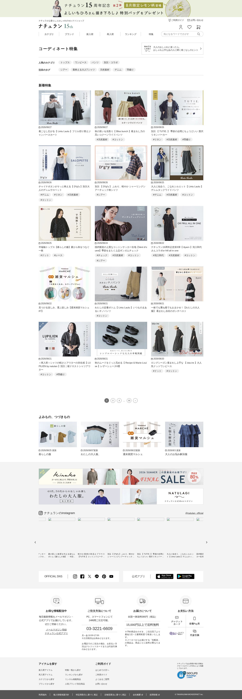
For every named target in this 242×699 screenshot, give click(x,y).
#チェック (102, 255)
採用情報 (154, 695)
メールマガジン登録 (56, 630)
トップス (65, 62)
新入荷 (89, 34)
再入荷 (110, 34)
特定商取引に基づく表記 (87, 695)
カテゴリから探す (46, 679)
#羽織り (186, 139)
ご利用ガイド (101, 675)
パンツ (95, 62)
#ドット (45, 255)
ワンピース (80, 62)
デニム (118, 69)
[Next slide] (206, 542)
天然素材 (104, 69)
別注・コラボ (111, 62)
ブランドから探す (46, 684)
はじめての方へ (102, 670)
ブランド (69, 34)
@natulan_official (194, 513)
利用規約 (43, 695)
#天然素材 (102, 139)
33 (129, 400)
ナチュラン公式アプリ (56, 633)
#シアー (101, 194)
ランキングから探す (74, 675)
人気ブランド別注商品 (75, 684)
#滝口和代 (158, 255)
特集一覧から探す (73, 670)
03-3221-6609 (99, 628)
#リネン (157, 139)
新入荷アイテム (46, 670)
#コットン (118, 139)
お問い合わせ (101, 684)
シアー (63, 69)
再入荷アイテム (46, 675)
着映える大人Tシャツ (84, 69)
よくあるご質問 (102, 679)
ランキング (130, 34)
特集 (151, 34)
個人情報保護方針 (61, 695)
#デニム (45, 194)
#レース (58, 255)
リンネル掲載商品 (73, 679)
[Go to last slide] (35, 542)
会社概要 (137, 695)
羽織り (130, 69)
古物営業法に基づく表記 (115, 695)
